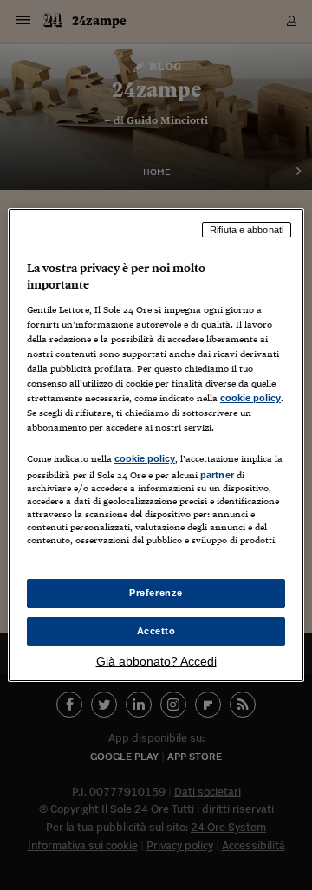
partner (217, 475)
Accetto (156, 631)
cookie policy (250, 398)
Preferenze (156, 593)
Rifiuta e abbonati (246, 229)
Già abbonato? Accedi (156, 661)
